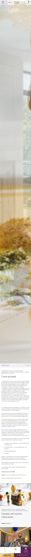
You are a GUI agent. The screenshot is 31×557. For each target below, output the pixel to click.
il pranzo (5, 416)
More (27, 365)
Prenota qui (5, 523)
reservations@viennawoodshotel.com (15, 475)
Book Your (7, 555)
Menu (2, 3)
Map (29, 3)
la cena (11, 416)
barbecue (11, 407)
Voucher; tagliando (26, 551)
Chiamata (5, 551)
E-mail (15, 551)
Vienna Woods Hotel (15, 2)
